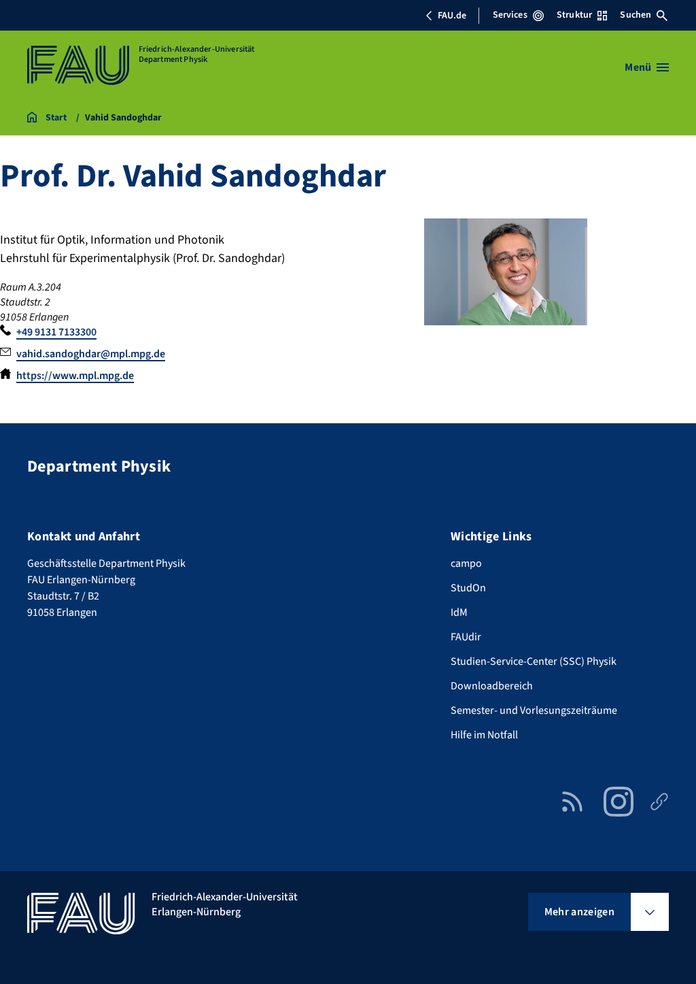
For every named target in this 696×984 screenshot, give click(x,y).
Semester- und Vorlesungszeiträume (534, 710)
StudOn (468, 587)
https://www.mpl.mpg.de (75, 375)
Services (510, 15)
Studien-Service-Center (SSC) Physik (533, 661)
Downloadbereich (492, 685)
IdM (459, 612)
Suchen (635, 15)
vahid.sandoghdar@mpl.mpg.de (90, 353)
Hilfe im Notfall (484, 734)
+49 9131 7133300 (56, 332)
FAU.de (452, 15)
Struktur (574, 15)
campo (466, 563)
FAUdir (466, 636)
